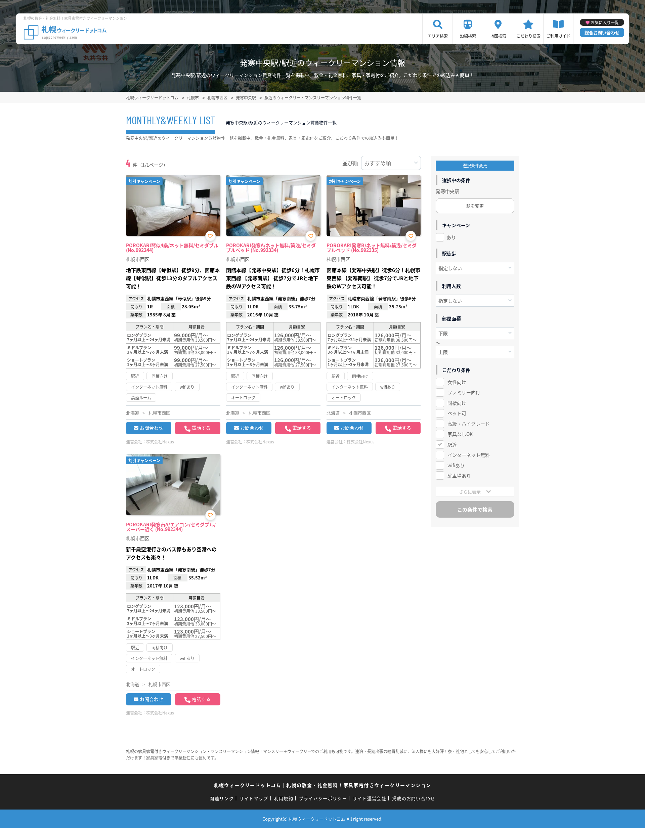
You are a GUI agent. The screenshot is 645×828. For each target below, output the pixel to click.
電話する (201, 427)
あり (451, 237)
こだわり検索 (528, 36)
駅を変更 (475, 206)
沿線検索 (468, 36)
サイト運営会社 (369, 798)
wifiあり (456, 465)
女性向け (456, 382)
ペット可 (456, 413)
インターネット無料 (468, 454)
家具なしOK (460, 434)
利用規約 (283, 798)
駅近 (452, 444)
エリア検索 (438, 36)
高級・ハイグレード (468, 423)
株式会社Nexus (160, 441)
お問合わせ (151, 427)
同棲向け (456, 402)
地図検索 (498, 36)
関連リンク (222, 798)
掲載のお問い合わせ (413, 798)
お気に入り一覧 (605, 22)
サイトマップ (254, 798)
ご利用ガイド (558, 36)
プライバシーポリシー (323, 798)
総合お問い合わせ (602, 32)
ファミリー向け (463, 392)
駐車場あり (459, 475)
